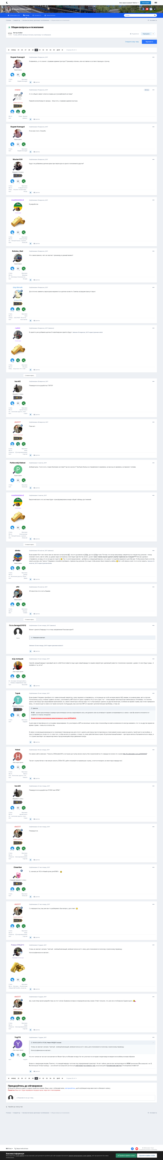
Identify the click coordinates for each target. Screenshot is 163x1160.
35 (54, 50)
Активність (37, 15)
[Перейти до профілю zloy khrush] (18, 294)
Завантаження (50, 15)
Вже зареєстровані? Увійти (128, 3)
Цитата (37, 82)
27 (25, 50)
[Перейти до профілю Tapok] (18, 700)
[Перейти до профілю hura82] (18, 388)
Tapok (17, 693)
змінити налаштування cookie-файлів (80, 1155)
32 (43, 50)
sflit (17, 587)
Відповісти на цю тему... (26, 1098)
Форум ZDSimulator (21, 9)
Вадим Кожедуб (18, 57)
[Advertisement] (57, 1129)
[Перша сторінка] (8, 50)
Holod (17, 750)
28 (29, 50)
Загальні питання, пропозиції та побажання (36, 35)
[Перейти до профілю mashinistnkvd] (18, 206)
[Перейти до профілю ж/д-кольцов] (18, 665)
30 (36, 50)
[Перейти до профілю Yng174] (18, 1044)
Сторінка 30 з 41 (71, 50)
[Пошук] (155, 15)
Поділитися (135, 34)
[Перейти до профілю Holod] (18, 756)
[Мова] (156, 3)
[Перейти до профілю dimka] (18, 557)
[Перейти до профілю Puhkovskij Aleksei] (18, 469)
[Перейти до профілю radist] (18, 334)
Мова (10, 1148)
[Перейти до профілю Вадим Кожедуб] (18, 64)
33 (47, 50)
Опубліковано (38, 57)
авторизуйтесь (70, 1088)
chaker (20, 33)
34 (50, 50)
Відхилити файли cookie (147, 1155)
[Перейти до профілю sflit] (18, 593)
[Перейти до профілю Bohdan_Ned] (18, 258)
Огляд (27, 15)
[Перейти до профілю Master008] (18, 166)
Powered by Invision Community (148, 1149)
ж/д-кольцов (17, 659)
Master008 (17, 159)
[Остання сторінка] (62, 50)
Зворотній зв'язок (22, 1148)
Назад (13, 50)
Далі (58, 50)
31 (39, 50)
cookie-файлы (20, 1155)
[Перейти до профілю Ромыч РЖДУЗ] (18, 951)
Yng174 (18, 1037)
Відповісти (149, 42)
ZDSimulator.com (15, 15)
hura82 (18, 381)
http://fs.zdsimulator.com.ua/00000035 (135, 754)
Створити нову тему (132, 42)
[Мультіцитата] (30, 82)
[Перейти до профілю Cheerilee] (18, 874)
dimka (17, 551)
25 (18, 50)
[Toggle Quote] (32, 708)
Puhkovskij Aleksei (17, 463)
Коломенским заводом (114, 1065)
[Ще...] (153, 57)
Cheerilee (18, 867)
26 (22, 50)
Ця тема (148, 15)
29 (32, 50)
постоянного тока (89, 1065)
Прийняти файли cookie (127, 1155)
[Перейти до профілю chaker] (10, 34)
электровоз (79, 1065)
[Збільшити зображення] (61, 559)
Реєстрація (145, 2)
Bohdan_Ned (17, 251)
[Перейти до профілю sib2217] (18, 428)
